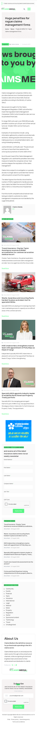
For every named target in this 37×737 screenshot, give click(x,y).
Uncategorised (11, 625)
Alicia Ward (7, 529)
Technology (10, 620)
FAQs (8, 719)
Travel (8, 622)
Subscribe (18, 511)
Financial (9, 594)
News (12, 29)
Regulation (5, 44)
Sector (8, 615)
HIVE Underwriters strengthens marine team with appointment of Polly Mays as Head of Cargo (17, 545)
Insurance (9, 598)
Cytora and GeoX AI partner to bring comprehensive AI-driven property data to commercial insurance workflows (18, 573)
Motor (8, 608)
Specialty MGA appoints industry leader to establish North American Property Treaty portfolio (18, 554)
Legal (8, 603)
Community (10, 589)
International (10, 601)
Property (9, 610)
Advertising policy (25, 719)
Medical (8, 605)
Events (8, 591)
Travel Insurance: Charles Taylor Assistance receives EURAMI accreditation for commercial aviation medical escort (18, 526)
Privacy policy (15, 719)
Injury (8, 596)
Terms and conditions (18, 722)
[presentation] (17, 504)
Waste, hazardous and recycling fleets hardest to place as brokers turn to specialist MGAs (17, 535)
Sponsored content (12, 617)
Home (7, 29)
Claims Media (15, 44)
